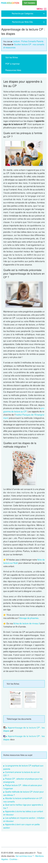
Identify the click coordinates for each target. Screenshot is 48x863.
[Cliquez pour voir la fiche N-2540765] (15, 699)
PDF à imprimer (12, 63)
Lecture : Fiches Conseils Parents (28, 41)
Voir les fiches (11, 57)
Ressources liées (13, 70)
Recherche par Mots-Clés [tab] (22, 22)
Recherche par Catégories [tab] (22, 13)
